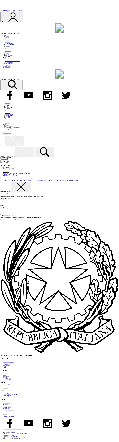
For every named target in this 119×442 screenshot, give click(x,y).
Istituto (29, 180)
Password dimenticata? (4, 201)
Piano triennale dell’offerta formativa (12, 61)
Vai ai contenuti (3, 10)
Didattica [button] (5, 57)
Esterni (60, 180)
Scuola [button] (4, 35)
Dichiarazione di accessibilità (8, 415)
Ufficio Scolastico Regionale (8, 362)
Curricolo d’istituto (9, 63)
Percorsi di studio (8, 49)
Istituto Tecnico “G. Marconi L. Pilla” (10, 175)
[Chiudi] (14, 141)
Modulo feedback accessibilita (9, 416)
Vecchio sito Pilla (6, 67)
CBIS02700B (15, 436)
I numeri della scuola (9, 44)
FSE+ (35, 180)
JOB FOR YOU (6, 167)
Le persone (7, 42)
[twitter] (66, 99)
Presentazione (8, 37)
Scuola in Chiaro (6, 364)
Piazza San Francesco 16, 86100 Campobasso (13, 429)
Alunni (1, 180)
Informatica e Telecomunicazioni (9, 174)
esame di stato (67, 180)
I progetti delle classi (9, 62)
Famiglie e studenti (9, 48)
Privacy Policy (6, 412)
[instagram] (47, 99)
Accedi (2, 205)
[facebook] (9, 99)
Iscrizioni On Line (6, 365)
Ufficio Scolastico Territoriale (9, 363)
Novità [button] (4, 52)
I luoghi (6, 39)
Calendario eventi (8, 55)
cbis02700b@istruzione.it (11, 432)
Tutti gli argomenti (6, 65)
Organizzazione (8, 41)
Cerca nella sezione (6, 157)
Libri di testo (39, 180)
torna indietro (21, 217)
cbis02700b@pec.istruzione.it (22, 433)
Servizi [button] (4, 45)
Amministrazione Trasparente (8, 410)
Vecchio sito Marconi (7, 66)
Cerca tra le (4, 158)
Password (2, 199)
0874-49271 (10, 431)
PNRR (32, 180)
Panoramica (7, 36)
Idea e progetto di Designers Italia (7, 440)
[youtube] (28, 99)
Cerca (1, 156)
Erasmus (13, 180)
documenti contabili (74, 180)
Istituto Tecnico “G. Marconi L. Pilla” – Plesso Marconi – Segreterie (16, 173)
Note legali (5, 414)
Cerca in (4, 162)
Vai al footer (20, 10)
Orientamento (20, 180)
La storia (7, 38)
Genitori (5, 180)
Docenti (16, 180)
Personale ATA (55, 180)
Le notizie (7, 54)
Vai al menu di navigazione (12, 10)
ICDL (63, 180)
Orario (51, 180)
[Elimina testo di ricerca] (24, 152)
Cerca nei (4, 160)
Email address (3, 198)
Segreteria (48, 180)
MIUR (4, 360)
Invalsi (4, 366)
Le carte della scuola (9, 43)
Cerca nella (5, 161)
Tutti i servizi (8, 51)
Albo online (7, 56)
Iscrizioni (43, 180)
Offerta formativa (8, 59)
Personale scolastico (9, 47)
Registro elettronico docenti (8, 169)
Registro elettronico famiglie (8, 168)
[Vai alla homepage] (59, 32)
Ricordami (4, 204)
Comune (4, 367)
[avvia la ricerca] (44, 152)
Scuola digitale (6, 170)
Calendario (26, 180)
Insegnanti (9, 180)
